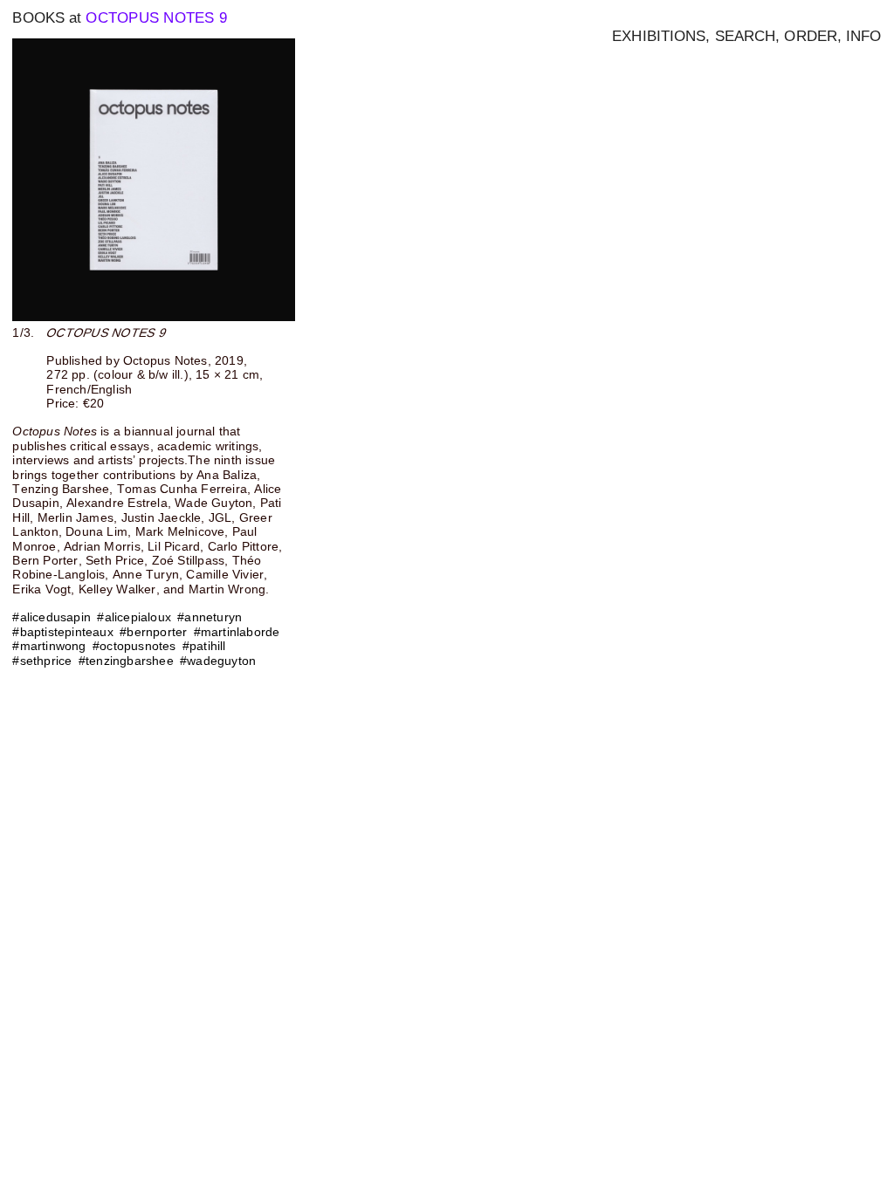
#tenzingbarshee (126, 661)
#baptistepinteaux (62, 632)
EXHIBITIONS (658, 36)
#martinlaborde (237, 632)
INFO (863, 36)
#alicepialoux (134, 617)
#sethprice (42, 661)
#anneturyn (209, 617)
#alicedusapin (51, 617)
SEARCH (745, 36)
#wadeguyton (218, 661)
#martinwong (49, 646)
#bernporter (153, 632)
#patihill (204, 646)
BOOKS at (46, 17)
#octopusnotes (134, 646)
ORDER (810, 36)
